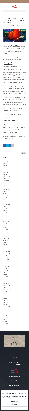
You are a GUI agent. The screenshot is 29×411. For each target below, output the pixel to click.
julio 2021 (5, 223)
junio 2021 (5, 225)
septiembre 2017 (7, 289)
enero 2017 (5, 304)
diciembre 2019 (6, 251)
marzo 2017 (5, 300)
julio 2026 (5, 159)
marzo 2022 (5, 210)
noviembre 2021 (6, 217)
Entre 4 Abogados (9, 25)
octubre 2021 (6, 219)
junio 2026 (5, 161)
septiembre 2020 (7, 240)
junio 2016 (5, 317)
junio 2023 (5, 195)
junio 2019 (5, 257)
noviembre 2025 (6, 176)
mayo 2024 (5, 185)
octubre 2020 (6, 238)
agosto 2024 (6, 182)
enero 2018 (5, 281)
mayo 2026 (5, 163)
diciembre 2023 (6, 189)
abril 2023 (5, 200)
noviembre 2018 (6, 264)
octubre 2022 (6, 206)
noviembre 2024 (6, 180)
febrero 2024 (6, 187)
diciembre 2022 (6, 204)
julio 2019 (5, 255)
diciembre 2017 (6, 283)
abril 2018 (5, 274)
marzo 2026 (5, 167)
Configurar (14, 407)
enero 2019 (5, 261)
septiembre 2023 (7, 193)
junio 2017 (5, 294)
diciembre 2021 (6, 215)
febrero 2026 (6, 170)
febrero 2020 (6, 247)
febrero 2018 (6, 279)
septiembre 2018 (7, 266)
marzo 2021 (5, 229)
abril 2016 (5, 321)
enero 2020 (5, 249)
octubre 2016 (6, 311)
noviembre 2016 (6, 309)
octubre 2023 (6, 191)
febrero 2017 (6, 302)
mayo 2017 (5, 296)
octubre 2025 (6, 178)
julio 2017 (5, 291)
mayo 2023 (5, 197)
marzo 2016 (5, 323)
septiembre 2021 (7, 221)
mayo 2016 (5, 319)
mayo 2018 (5, 272)
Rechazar (14, 404)
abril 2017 (5, 298)
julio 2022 (5, 208)
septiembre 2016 (7, 313)
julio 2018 (5, 268)
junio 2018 (5, 270)
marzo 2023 (5, 202)
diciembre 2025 (6, 174)
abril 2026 (5, 165)
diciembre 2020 (6, 234)
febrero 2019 (6, 259)
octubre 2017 (6, 287)
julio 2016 (5, 315)
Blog (21, 25)
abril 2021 (5, 227)
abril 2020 (5, 244)
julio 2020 (5, 242)
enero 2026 (5, 172)
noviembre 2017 (6, 285)
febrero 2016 (6, 326)
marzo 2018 (5, 276)
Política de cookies (12, 397)
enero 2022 (5, 212)
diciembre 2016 (6, 306)
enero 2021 (5, 232)
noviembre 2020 (6, 236)
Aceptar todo (14, 401)
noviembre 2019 (6, 253)
